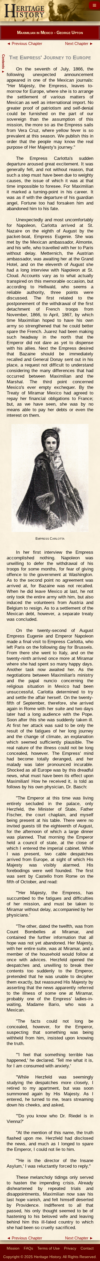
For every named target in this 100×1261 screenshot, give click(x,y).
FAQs (28, 1248)
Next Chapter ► (79, 43)
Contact (87, 1248)
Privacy (70, 1248)
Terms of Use (48, 1248)
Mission (13, 1248)
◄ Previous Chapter (24, 43)
